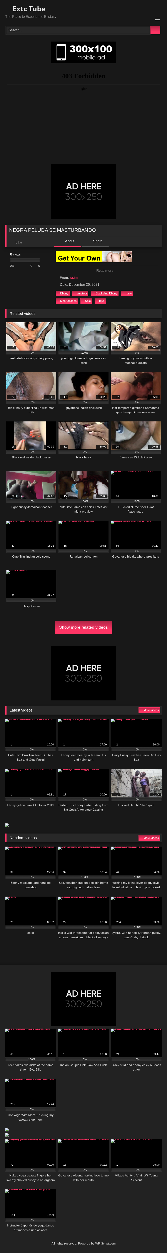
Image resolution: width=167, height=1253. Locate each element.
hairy (129, 293)
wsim (74, 277)
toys (102, 300)
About (69, 241)
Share (97, 241)
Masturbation (68, 300)
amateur (82, 293)
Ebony (64, 293)
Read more (105, 270)
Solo (88, 300)
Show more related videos (83, 627)
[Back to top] (154, 1240)
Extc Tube (28, 8)
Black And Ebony (106, 293)
